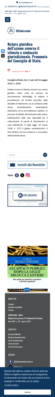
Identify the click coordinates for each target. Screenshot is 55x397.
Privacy (10, 310)
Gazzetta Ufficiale (14, 334)
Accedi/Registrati (25, 3)
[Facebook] (3, 51)
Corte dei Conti (13, 343)
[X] (3, 55)
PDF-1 (27, 71)
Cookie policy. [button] (12, 385)
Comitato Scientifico (15, 307)
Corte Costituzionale (15, 340)
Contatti (11, 304)
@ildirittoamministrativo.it (23, 361)
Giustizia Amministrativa (16, 337)
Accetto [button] (27, 392)
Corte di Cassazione (15, 346)
